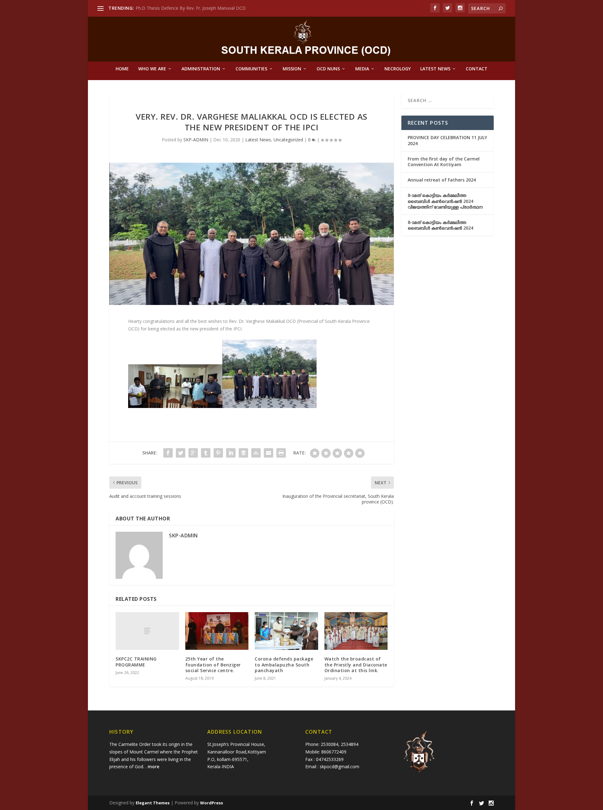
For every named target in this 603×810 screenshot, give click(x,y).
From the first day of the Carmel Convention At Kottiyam (444, 161)
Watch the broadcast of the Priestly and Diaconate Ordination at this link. (355, 664)
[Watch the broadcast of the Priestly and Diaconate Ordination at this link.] (356, 631)
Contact (476, 69)
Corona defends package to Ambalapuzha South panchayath (284, 664)
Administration (201, 69)
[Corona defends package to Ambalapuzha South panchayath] (286, 631)
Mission (292, 69)
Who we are (152, 69)
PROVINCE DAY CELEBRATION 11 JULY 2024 (447, 140)
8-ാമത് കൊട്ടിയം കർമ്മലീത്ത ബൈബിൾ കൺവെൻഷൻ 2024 (440, 225)
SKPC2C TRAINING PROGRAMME (136, 661)
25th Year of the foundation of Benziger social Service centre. (213, 664)
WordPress (211, 803)
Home (122, 69)
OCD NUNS (328, 69)
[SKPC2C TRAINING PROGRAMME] (147, 631)
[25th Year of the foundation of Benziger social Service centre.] (217, 631)
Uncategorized (288, 140)
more (154, 766)
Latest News (435, 69)
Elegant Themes (153, 803)
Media (362, 69)
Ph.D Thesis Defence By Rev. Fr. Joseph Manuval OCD (191, 8)
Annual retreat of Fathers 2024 (442, 180)
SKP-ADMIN (195, 140)
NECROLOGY (397, 69)
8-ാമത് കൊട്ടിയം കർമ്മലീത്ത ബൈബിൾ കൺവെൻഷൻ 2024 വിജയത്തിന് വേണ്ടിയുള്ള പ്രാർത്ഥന (445, 200)
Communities (251, 69)
